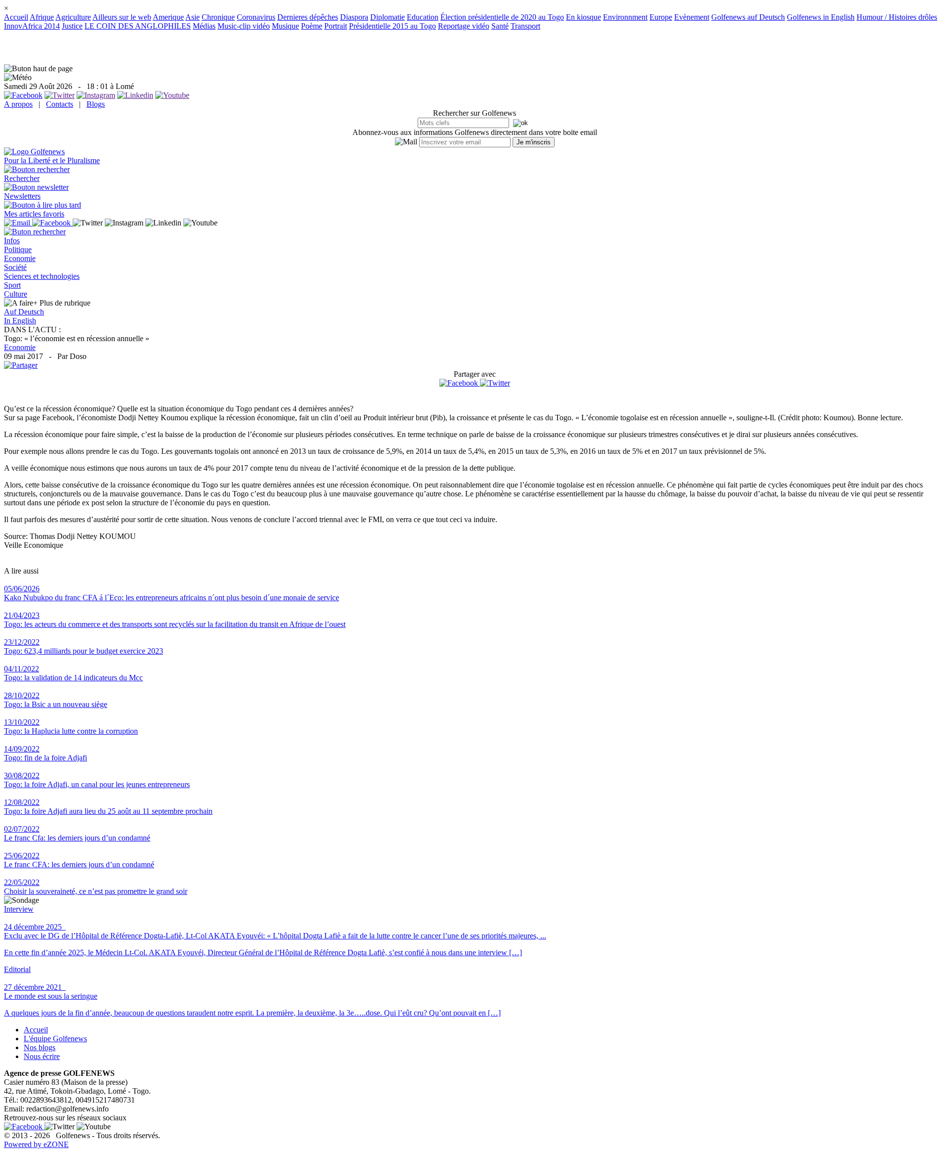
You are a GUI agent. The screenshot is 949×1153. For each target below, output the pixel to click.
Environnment (625, 17)
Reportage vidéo (463, 26)
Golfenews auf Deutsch (748, 17)
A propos (18, 104)
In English (20, 320)
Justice (72, 26)
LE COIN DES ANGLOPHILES (138, 26)
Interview (19, 909)
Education (422, 17)
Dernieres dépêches (307, 17)
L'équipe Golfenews (55, 1038)
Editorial (17, 969)
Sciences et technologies (42, 276)
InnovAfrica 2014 (32, 26)
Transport (525, 26)
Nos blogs (39, 1047)
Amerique (168, 17)
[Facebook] (459, 383)
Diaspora (354, 17)
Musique (285, 26)
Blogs (95, 104)
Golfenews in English (821, 17)
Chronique (218, 17)
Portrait (335, 26)
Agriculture (73, 17)
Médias (204, 26)
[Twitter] (495, 383)
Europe (660, 17)
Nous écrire (42, 1056)
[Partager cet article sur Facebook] (458, 383)
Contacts (59, 104)
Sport (12, 285)
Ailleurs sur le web (121, 17)
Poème (311, 26)
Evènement (691, 17)
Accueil (16, 17)
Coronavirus (256, 17)
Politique (18, 249)
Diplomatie (387, 17)
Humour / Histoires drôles (897, 17)
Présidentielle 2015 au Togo (392, 26)
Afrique (42, 17)
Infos (12, 240)
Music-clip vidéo (243, 26)
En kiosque (583, 17)
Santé (500, 26)
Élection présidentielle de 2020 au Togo (502, 17)
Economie (20, 258)
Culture (15, 294)
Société (15, 267)
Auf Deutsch (24, 312)
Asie (192, 17)
